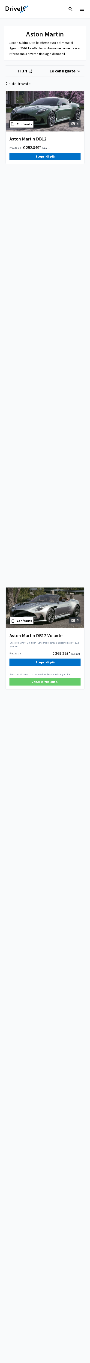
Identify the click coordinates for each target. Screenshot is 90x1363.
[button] (45, 682)
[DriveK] (17, 9)
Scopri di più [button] (45, 156)
